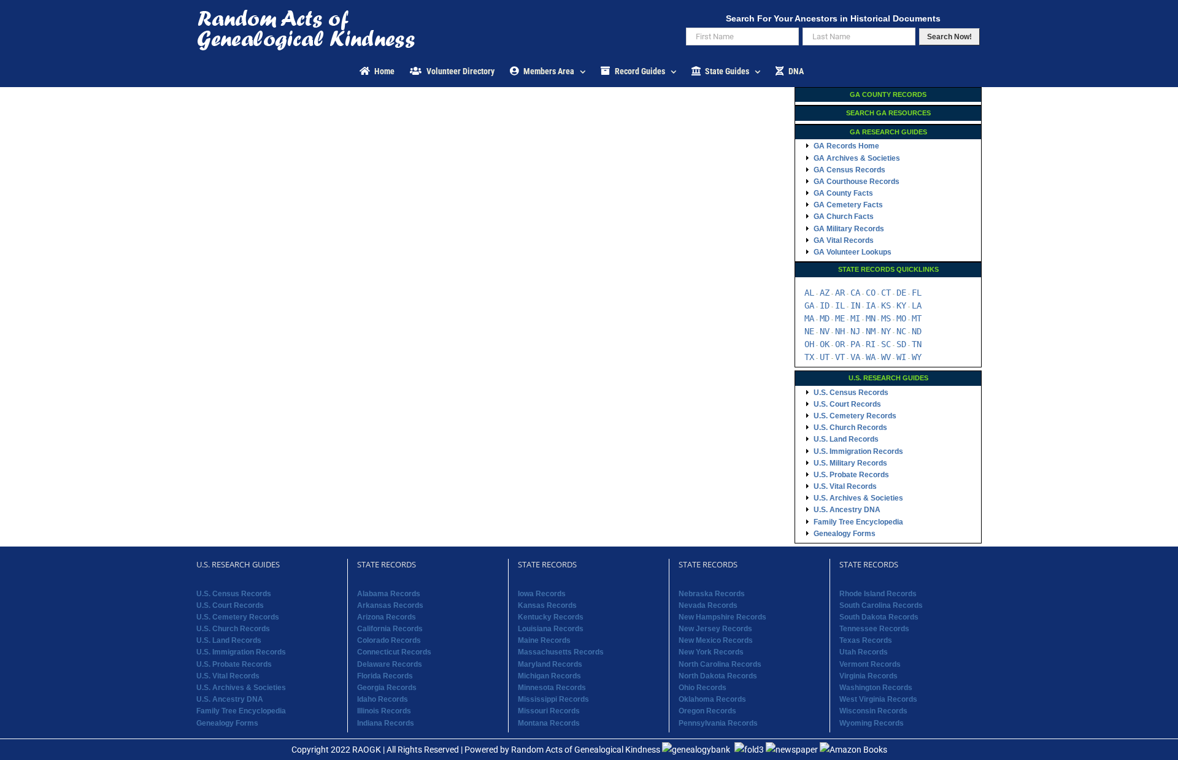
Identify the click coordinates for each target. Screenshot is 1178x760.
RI (871, 344)
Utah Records (863, 652)
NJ (855, 331)
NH (840, 331)
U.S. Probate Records (851, 474)
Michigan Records (549, 676)
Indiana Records (385, 723)
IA (871, 305)
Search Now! (949, 37)
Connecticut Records (394, 652)
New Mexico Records (716, 640)
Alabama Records (388, 593)
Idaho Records (382, 699)
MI (855, 318)
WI (901, 357)
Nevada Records (708, 605)
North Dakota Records (718, 676)
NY (886, 331)
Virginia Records (868, 676)
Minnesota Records (552, 687)
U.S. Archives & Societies (858, 498)
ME (840, 318)
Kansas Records (547, 605)
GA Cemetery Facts (848, 205)
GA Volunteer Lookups (852, 252)
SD (901, 344)
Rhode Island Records (878, 593)
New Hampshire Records (722, 617)
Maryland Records (550, 664)
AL (809, 292)
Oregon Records (707, 711)
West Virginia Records (878, 699)
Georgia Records (387, 687)
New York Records (711, 652)
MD (825, 318)
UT (825, 357)
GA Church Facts (844, 216)
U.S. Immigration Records (858, 451)
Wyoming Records (871, 723)
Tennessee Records (874, 628)
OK (825, 344)
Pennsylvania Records (718, 723)
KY (901, 305)
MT (917, 318)
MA (809, 318)
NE (809, 331)
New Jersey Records (715, 628)
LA (917, 305)
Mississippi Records (553, 699)
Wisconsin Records (873, 711)
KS (886, 305)
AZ (825, 292)
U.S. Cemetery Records (855, 416)
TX (809, 357)
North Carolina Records (720, 664)
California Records (390, 628)
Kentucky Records (550, 617)
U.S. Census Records (851, 392)
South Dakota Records (878, 617)
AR (840, 292)
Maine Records (544, 640)
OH (809, 344)
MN (871, 318)
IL (840, 305)
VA (855, 357)
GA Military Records (849, 229)
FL (917, 292)
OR (840, 344)
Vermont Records (870, 664)
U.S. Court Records (847, 404)
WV (886, 357)
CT (886, 292)
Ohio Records (702, 687)
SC (886, 344)
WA (871, 357)
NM (871, 331)
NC (901, 331)
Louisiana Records (550, 628)
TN (917, 344)
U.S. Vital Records (845, 486)
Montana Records (549, 723)
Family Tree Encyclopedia (858, 522)
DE (901, 292)
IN (855, 305)
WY (917, 357)
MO (901, 318)
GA (809, 305)
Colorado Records (389, 640)
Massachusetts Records (561, 652)
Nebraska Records (712, 593)
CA (855, 292)
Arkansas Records (390, 605)
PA (855, 344)
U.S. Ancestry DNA (847, 509)
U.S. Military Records (850, 463)
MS (886, 318)
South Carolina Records (881, 605)
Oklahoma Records (712, 699)
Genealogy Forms (845, 533)
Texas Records (865, 640)
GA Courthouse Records (856, 181)
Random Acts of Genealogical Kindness (585, 749)
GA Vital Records (844, 240)
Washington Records (875, 687)
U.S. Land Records (846, 439)
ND (917, 331)
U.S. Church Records (850, 427)
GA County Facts (843, 193)
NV (825, 331)
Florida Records (385, 676)
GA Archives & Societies (857, 158)
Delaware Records (389, 664)
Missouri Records (549, 711)
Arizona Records (386, 617)
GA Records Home (846, 146)
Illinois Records (384, 711)
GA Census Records (849, 170)
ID (825, 305)
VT (840, 357)
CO (871, 292)
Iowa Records (542, 593)
